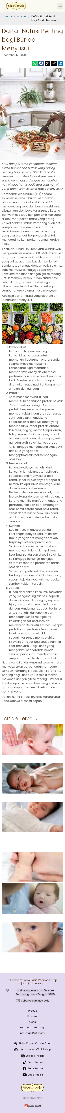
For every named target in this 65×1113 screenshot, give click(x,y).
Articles (21, 16)
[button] (60, 6)
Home (8, 16)
